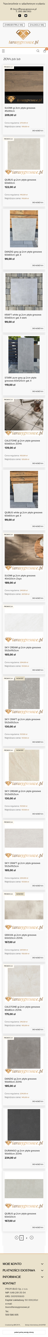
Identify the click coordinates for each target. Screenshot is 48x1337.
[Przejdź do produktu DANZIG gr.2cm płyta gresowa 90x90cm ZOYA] (24, 1055)
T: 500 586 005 (23, 11)
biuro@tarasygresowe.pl (17, 1307)
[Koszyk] (44, 51)
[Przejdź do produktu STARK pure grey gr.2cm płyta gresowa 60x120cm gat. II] (24, 354)
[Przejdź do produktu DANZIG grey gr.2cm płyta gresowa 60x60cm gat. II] (24, 228)
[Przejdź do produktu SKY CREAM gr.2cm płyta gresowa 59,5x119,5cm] (24, 624)
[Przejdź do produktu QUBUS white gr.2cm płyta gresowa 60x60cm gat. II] (24, 489)
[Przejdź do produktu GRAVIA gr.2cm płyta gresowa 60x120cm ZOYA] (24, 912)
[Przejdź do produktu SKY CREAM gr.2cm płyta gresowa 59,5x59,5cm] (24, 768)
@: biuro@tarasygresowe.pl (23, 9)
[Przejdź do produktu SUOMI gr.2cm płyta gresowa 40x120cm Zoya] (24, 552)
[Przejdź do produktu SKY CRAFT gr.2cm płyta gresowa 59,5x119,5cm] (24, 840)
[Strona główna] (24, 37)
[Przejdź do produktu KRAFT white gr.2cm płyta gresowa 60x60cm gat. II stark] (24, 291)
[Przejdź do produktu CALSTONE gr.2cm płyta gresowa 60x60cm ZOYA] (24, 417)
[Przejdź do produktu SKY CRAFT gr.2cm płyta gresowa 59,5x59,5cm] (24, 696)
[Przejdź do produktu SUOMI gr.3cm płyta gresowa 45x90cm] (24, 85)
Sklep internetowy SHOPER (35, 1325)
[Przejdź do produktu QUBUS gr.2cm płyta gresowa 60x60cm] (24, 156)
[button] (3, 50)
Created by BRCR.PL (12, 1325)
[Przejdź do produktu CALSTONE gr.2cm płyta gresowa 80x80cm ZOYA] (24, 983)
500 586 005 (11, 1314)
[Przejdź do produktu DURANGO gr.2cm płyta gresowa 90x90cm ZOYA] (24, 1127)
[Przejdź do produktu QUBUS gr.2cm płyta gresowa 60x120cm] (24, 1190)
